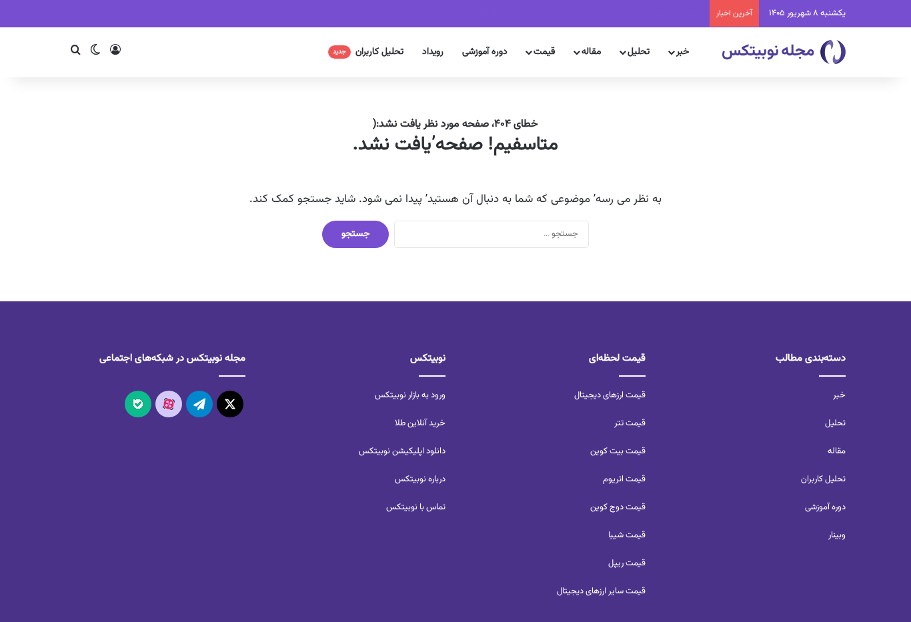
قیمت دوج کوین (618, 507)
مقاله (591, 52)
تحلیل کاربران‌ (823, 479)
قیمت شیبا (627, 535)
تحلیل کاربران (368, 52)
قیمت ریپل (627, 563)
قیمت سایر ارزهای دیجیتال (601, 591)
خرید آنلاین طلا (420, 423)
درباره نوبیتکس (420, 479)
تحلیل (639, 52)
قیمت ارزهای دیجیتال (610, 395)
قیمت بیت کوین (618, 451)
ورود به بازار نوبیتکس (410, 395)
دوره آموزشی (485, 52)
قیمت (544, 52)
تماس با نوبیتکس (415, 507)
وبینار (837, 535)
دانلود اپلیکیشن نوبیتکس (402, 451)
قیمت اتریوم (624, 479)
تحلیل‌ (835, 423)
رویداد (432, 52)
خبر (682, 52)
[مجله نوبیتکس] (784, 52)
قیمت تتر (630, 423)
